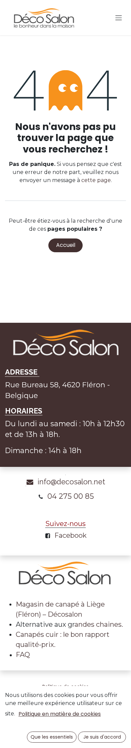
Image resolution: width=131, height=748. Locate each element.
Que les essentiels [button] (52, 737)
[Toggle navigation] (118, 17)
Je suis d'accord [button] (102, 737)
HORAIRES (23, 411)
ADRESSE (22, 372)
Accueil (65, 245)
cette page (96, 180)
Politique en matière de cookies (59, 714)
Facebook (70, 535)
